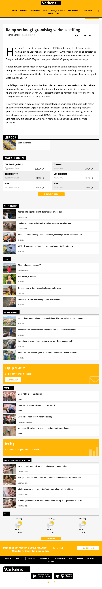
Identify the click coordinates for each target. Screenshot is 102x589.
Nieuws (23, 10)
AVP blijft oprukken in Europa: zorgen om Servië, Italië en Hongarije (47, 246)
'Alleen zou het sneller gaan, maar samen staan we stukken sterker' (47, 352)
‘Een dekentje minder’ (27, 276)
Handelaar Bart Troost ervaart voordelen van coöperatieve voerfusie (47, 329)
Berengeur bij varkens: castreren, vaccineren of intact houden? (44, 428)
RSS (70, 558)
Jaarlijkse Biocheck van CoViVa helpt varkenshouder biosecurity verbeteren (49, 477)
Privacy (80, 558)
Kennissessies (74, 10)
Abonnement (45, 558)
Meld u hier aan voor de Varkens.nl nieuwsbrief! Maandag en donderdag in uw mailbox (26, 549)
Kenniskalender (24, 142)
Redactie (31, 558)
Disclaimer (51, 561)
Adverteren (60, 558)
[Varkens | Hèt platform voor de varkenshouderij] (51, 3)
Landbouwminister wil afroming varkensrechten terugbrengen (44, 223)
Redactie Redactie (14, 35)
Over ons (8, 558)
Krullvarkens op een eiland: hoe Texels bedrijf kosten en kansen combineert (50, 318)
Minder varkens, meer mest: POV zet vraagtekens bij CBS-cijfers (45, 489)
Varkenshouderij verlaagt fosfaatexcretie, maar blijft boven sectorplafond (50, 234)
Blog (45, 10)
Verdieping (35, 10)
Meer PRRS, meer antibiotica (30, 393)
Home (14, 10)
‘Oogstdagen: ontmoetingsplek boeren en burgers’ (39, 288)
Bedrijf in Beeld (58, 10)
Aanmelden (12, 379)
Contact (20, 558)
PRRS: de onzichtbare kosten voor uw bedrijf (37, 405)
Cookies (90, 558)
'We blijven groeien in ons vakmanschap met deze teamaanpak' (45, 341)
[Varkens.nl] (51, 570)
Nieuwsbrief (53, 13)
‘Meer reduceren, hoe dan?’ (29, 265)
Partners (88, 10)
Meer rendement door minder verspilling (35, 416)
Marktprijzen (14, 158)
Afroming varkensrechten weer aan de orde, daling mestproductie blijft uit (50, 500)
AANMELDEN (88, 548)
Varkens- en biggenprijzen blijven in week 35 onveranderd (42, 466)
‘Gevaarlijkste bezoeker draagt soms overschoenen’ (40, 299)
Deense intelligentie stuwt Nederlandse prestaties (40, 211)
